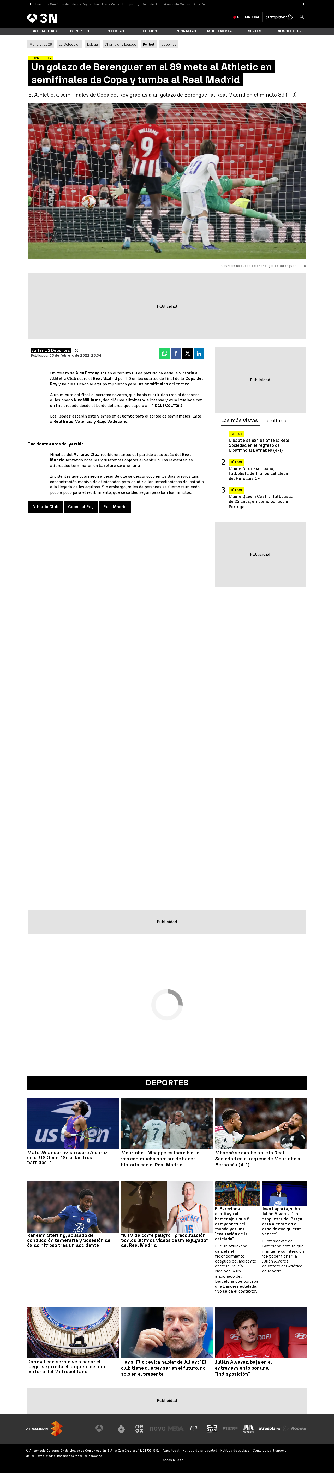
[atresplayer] (279, 17)
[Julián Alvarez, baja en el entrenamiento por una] (261, 1332)
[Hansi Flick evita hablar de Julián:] (167, 1332)
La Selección (69, 44)
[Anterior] (30, 4)
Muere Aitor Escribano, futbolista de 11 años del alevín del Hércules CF (259, 473)
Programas (184, 31)
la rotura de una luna (119, 465)
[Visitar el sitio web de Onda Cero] (212, 1429)
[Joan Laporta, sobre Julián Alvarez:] (284, 1193)
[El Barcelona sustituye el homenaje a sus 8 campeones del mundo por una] (237, 1193)
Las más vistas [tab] (239, 421)
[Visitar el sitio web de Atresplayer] (274, 1429)
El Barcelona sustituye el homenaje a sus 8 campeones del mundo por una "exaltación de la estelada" (232, 1223)
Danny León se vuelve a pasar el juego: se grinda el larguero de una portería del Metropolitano (66, 1366)
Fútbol (236, 462)
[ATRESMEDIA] (44, 1429)
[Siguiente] (304, 4)
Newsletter (289, 31)
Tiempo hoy (130, 4)
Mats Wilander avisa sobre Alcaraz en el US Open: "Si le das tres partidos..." (67, 1157)
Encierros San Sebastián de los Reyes (63, 4)
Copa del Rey (81, 506)
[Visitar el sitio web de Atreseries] (194, 1429)
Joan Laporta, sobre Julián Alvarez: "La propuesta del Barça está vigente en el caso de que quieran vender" (282, 1221)
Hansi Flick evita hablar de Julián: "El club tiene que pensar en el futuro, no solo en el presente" (163, 1368)
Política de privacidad (200, 1450)
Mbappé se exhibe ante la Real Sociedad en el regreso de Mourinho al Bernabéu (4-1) (259, 445)
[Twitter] (76, 350)
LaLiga (92, 44)
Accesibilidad (173, 1460)
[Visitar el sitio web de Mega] (176, 1429)
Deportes (79, 31)
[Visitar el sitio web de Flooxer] (299, 1429)
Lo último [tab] (275, 421)
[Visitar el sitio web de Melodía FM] (248, 1429)
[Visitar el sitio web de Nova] (157, 1429)
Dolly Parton (202, 4)
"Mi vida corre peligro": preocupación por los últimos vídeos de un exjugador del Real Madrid (164, 1240)
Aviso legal (171, 1450)
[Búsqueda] (301, 17)
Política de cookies (234, 1450)
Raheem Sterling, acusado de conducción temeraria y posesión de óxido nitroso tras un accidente (68, 1240)
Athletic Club (45, 506)
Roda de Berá (152, 4)
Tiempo (149, 31)
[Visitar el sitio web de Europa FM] (230, 1429)
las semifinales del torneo (163, 384)
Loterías (114, 31)
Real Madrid (115, 506)
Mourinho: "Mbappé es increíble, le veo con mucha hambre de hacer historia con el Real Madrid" (160, 1159)
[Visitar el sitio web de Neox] (139, 1429)
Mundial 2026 (40, 44)
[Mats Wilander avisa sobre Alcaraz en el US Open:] (73, 1123)
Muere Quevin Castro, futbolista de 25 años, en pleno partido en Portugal (261, 501)
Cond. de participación (271, 1450)
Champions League (120, 44)
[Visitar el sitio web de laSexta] (121, 1429)
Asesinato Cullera (177, 4)
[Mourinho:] (167, 1123)
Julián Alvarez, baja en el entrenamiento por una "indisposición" (243, 1368)
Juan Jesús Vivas (106, 4)
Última (248, 17)
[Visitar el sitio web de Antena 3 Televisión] (103, 1429)
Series (254, 31)
